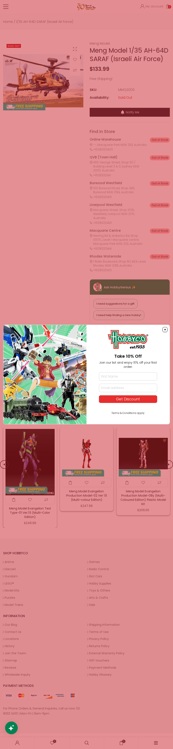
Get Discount (128, 399)
